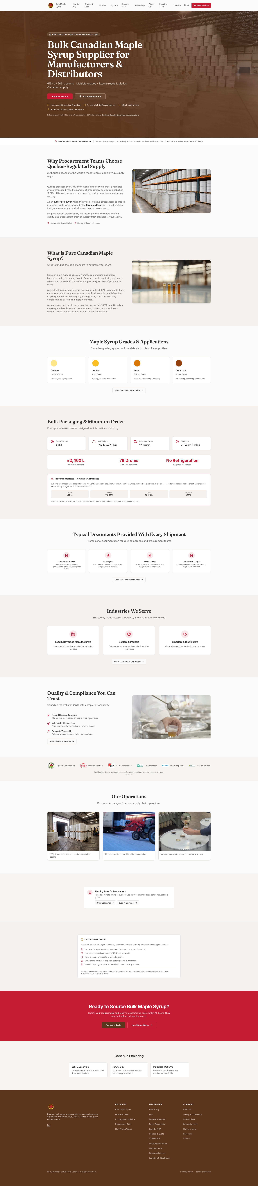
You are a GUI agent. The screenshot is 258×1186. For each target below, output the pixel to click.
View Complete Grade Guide (127, 390)
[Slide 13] (181, 211)
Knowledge (140, 5)
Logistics (114, 5)
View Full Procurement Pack (127, 579)
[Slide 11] (178, 211)
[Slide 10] (176, 211)
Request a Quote (201, 5)
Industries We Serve (158, 1143)
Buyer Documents (157, 1124)
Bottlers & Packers (157, 1153)
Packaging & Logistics (125, 1119)
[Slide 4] (164, 211)
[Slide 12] (179, 211)
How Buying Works (140, 1025)
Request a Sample (157, 1119)
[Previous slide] (136, 191)
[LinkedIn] (48, 1125)
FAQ (151, 1114)
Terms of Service (203, 1172)
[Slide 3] (163, 211)
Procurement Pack (92, 96)
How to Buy (76, 5)
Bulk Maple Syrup (61, 5)
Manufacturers (155, 1148)
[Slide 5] (166, 211)
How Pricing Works (123, 1129)
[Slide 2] (161, 211)
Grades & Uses (89, 5)
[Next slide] (206, 191)
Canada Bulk (125, 5)
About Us (151, 5)
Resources (187, 1134)
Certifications (189, 1119)
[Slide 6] (168, 211)
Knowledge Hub (190, 1124)
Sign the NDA (155, 1129)
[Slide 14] (183, 211)
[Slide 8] (172, 211)
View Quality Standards (60, 741)
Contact (177, 5)
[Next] (207, 831)
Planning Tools (163, 5)
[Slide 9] (174, 211)
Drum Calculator (103, 903)
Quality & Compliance (192, 1114)
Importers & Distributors (159, 1158)
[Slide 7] (170, 211)
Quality (102, 5)
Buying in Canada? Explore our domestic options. (120, 115)
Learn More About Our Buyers (127, 662)
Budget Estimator (126, 903)
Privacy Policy (186, 1172)
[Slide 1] (159, 211)
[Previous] (161, 831)
